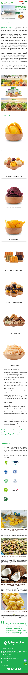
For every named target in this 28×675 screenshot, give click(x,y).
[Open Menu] (23, 4)
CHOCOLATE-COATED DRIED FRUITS (14, 302)
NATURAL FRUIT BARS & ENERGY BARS (14, 270)
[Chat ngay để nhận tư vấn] (25, 660)
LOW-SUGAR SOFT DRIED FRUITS (14, 176)
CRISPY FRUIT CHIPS (14, 365)
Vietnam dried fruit (22, 673)
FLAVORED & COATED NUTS (14, 333)
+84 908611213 (7, 654)
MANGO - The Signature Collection (14, 145)
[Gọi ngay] (25, 663)
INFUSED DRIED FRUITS (14, 239)
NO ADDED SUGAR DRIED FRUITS (14, 207)
